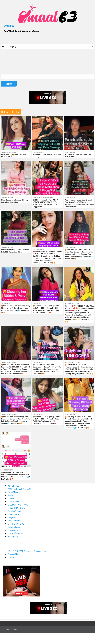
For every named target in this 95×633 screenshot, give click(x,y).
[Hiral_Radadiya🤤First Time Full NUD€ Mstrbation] (16, 132)
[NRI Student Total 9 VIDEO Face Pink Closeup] (47, 132)
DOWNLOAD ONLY (39, 152)
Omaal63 (9, 25)
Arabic (11, 495)
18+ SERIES (13, 485)
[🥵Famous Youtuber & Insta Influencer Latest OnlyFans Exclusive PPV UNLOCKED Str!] (79, 342)
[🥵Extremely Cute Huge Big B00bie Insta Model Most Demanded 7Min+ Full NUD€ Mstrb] (47, 394)
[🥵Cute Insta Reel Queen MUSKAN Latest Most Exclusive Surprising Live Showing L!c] (79, 227)
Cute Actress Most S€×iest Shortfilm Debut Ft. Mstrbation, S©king (15, 251)
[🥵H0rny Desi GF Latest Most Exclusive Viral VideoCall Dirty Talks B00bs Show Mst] (16, 449)
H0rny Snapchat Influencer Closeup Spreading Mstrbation (14, 201)
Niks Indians (13, 514)
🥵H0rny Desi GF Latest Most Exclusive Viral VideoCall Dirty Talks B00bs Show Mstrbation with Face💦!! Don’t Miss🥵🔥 (15, 475)
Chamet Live (13, 498)
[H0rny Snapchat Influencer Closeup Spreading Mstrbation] (16, 177)
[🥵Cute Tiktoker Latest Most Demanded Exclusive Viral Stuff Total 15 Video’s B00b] (47, 342)
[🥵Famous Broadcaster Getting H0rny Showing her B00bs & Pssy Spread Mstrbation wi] (16, 283)
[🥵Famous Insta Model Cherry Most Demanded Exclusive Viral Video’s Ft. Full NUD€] (16, 394)
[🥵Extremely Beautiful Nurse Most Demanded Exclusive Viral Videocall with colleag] (79, 394)
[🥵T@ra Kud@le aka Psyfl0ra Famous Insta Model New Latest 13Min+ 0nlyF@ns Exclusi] (47, 228)
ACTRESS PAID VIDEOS (9, 152)
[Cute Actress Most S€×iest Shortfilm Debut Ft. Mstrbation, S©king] (16, 227)
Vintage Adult (14, 536)
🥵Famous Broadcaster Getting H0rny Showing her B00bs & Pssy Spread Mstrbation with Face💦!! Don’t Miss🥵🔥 (15, 309)
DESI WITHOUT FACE (18, 504)
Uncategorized (14, 530)
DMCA (11, 557)
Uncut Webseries (15, 533)
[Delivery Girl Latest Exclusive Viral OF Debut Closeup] (79, 132)
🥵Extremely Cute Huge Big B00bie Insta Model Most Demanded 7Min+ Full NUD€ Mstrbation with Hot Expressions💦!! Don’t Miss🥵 (46, 420)
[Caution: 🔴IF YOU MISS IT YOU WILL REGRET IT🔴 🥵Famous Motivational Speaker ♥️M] (79, 283)
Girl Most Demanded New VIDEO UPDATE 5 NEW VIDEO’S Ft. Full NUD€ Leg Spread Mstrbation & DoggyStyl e (45, 203)
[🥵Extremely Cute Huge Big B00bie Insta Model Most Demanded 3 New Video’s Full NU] (47, 283)
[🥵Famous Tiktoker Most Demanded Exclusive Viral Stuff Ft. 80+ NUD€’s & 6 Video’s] (16, 342)
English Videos (14, 511)
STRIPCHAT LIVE (16, 523)
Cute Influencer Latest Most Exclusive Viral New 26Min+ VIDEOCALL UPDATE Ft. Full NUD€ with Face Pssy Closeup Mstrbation (79, 203)
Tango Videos (14, 526)
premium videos (15, 520)
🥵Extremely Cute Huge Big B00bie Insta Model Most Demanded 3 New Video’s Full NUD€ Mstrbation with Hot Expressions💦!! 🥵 (46, 309)
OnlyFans (12, 517)
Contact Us (13, 554)
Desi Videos (38, 197)
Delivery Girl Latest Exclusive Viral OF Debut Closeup (78, 155)
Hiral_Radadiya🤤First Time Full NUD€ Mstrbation (13, 155)
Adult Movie (13, 492)
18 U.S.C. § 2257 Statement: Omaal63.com (27, 551)
